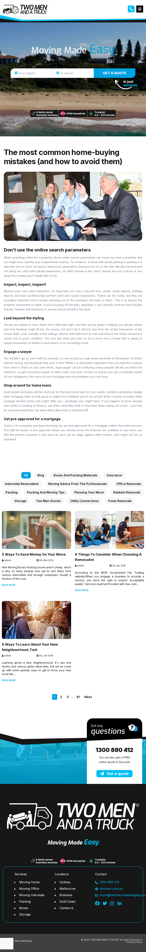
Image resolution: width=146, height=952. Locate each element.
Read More (9, 585)
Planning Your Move (89, 492)
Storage (20, 501)
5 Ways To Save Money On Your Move (34, 554)
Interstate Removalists (22, 484)
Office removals (128, 484)
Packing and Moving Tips (46, 492)
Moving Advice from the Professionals (77, 484)
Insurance (114, 475)
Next (88, 697)
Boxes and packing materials (75, 475)
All (26, 475)
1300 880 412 (114, 749)
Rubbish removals (126, 492)
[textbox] (34, 73)
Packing (11, 492)
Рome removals (120, 501)
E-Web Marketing (22, 940)
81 (78, 697)
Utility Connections (84, 501)
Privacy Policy (134, 942)
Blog (40, 475)
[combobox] (31, 73)
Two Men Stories (48, 501)
